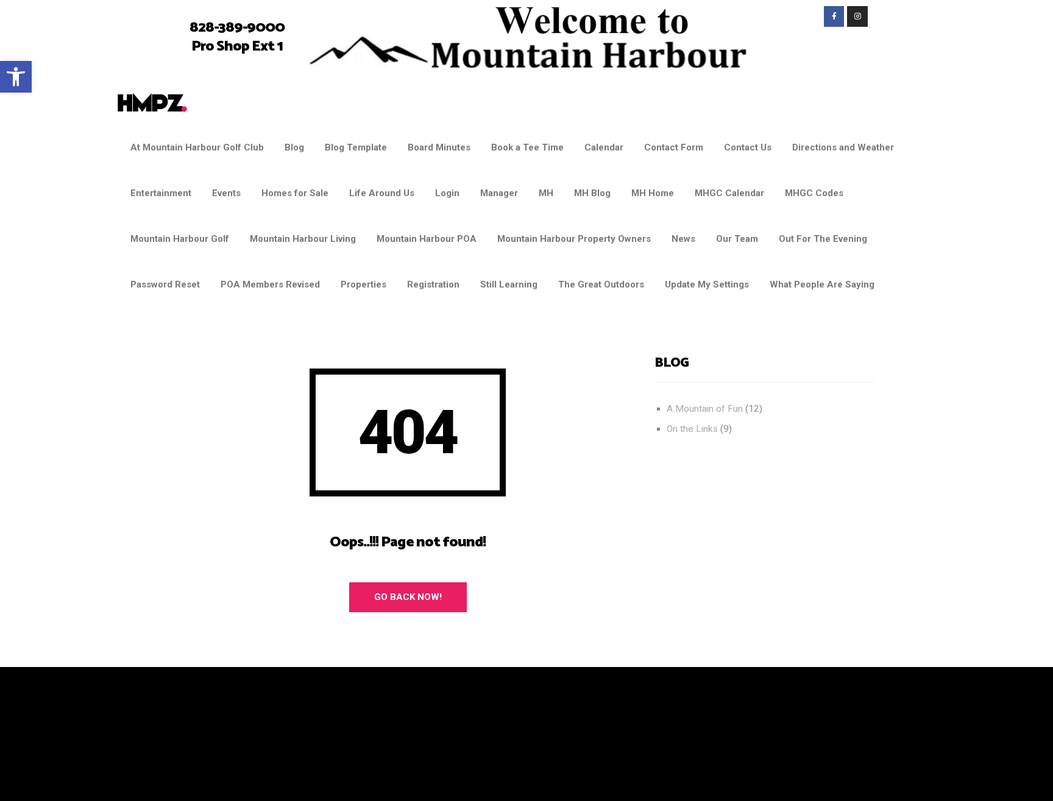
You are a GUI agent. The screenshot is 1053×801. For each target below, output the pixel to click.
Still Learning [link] (508, 284)
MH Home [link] (652, 193)
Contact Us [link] (747, 147)
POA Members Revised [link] (270, 284)
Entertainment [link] (160, 193)
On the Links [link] (692, 428)
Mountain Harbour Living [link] (303, 238)
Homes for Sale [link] (294, 193)
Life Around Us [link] (381, 193)
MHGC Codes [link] (814, 193)
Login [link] (447, 193)
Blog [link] (294, 147)
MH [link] (546, 193)
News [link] (683, 238)
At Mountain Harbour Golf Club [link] (197, 147)
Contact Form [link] (673, 147)
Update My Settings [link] (707, 284)
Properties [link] (363, 284)
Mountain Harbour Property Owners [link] (574, 238)
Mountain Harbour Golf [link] (179, 238)
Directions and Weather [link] (843, 147)
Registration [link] (433, 284)
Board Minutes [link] (439, 147)
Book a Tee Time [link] (527, 147)
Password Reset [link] (165, 284)
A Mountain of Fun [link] (705, 408)
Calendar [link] (603, 147)
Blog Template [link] (356, 147)
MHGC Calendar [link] (729, 193)
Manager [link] (499, 193)
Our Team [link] (737, 238)
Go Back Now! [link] (408, 596)
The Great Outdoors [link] (601, 284)
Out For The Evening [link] (823, 238)
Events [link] (226, 193)
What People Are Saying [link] (822, 284)
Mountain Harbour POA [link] (427, 238)
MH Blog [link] (592, 193)
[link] (16, 77)
